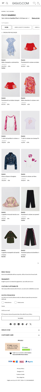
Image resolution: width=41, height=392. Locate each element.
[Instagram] (14, 324)
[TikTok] (26, 324)
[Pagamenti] (20, 361)
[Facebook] (10, 324)
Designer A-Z (20, 371)
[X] (30, 324)
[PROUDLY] (12, 347)
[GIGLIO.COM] (20, 3)
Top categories (20, 377)
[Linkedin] (18, 324)
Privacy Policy (28, 314)
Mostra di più (36, 18)
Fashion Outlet (20, 374)
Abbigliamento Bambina (22, 27)
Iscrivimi (20, 318)
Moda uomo (21, 302)
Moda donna (8, 302)
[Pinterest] (22, 324)
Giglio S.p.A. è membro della (22, 353)
